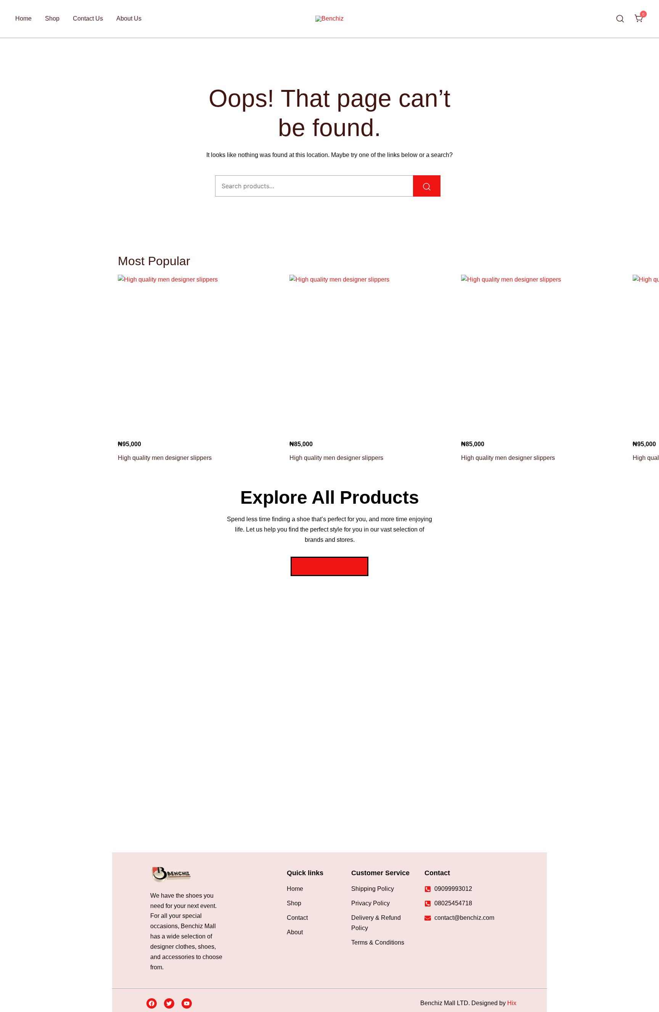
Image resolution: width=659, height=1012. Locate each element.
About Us (128, 18)
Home (23, 18)
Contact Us (88, 18)
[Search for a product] (620, 19)
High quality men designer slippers (165, 458)
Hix (511, 1003)
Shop (52, 18)
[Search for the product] (426, 186)
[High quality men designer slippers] (198, 355)
